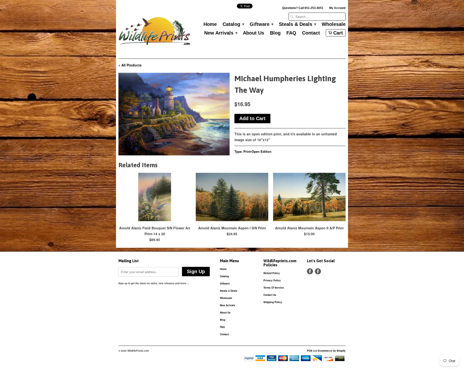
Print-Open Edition (257, 151)
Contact (311, 33)
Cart (338, 33)
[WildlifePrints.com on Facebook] (318, 271)
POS (309, 350)
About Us (253, 33)
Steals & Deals (297, 24)
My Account (337, 8)
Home (210, 24)
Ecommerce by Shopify (332, 350)
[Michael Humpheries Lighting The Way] (174, 114)
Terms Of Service (273, 287)
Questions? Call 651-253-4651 (302, 8)
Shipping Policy (272, 302)
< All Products (130, 65)
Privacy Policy (272, 280)
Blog (275, 33)
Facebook (310, 271)
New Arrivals (220, 33)
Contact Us (269, 295)
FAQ (291, 33)
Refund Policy (271, 273)
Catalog (233, 24)
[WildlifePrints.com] (154, 32)
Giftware (261, 24)
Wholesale (334, 24)
